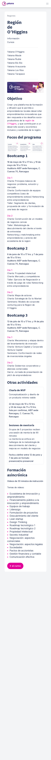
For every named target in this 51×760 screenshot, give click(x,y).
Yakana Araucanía (16, 66)
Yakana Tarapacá (16, 74)
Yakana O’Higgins (15, 51)
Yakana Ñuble (14, 59)
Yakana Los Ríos (15, 70)
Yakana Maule (14, 55)
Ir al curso (15, 565)
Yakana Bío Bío (14, 63)
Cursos (10, 42)
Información (13, 38)
